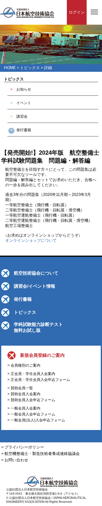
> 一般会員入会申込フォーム (31, 414)
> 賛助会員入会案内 (23, 394)
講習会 (21, 116)
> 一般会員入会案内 (23, 408)
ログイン (77, 12)
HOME (10, 68)
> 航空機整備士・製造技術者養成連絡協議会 (40, 453)
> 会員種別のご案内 (23, 365)
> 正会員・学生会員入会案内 (31, 374)
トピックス (30, 68)
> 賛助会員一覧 (20, 388)
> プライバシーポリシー (22, 447)
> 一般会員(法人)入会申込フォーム (36, 420)
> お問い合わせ (14, 460)
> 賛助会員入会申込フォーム (31, 400)
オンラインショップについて (31, 240)
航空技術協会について (36, 273)
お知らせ (23, 89)
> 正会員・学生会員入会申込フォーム (38, 379)
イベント (23, 103)
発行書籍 (23, 130)
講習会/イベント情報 (34, 286)
